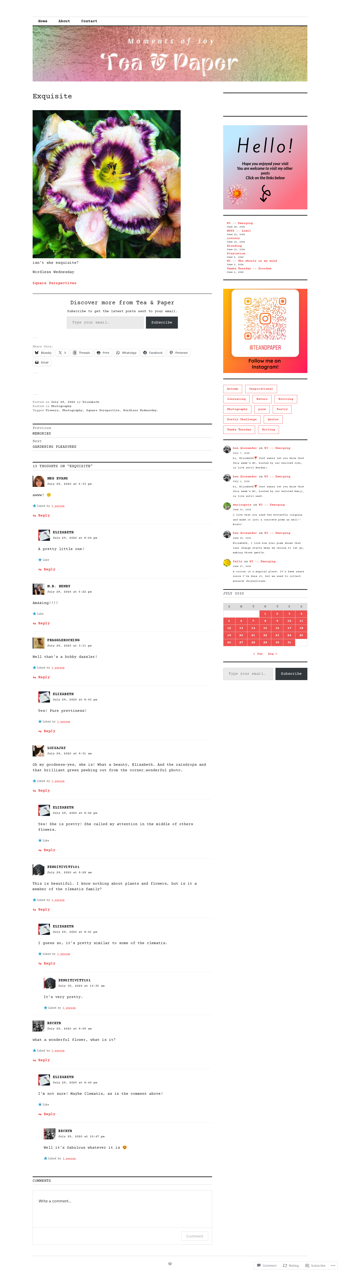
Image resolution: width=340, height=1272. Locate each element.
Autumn (232, 389)
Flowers (52, 410)
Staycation (236, 253)
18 (301, 628)
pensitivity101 (63, 867)
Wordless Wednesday (140, 410)
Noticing (285, 399)
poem (262, 409)
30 (277, 642)
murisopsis (242, 505)
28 (253, 642)
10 (289, 621)
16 (277, 628)
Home (42, 21)
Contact (89, 21)
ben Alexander (245, 448)
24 (289, 635)
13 (241, 628)
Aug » (272, 654)
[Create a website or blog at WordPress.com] (170, 1264)
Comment (194, 1236)
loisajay (56, 748)
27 (241, 642)
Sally (237, 561)
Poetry (282, 409)
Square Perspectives (55, 283)
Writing (268, 429)
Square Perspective (103, 410)
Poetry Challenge (242, 419)
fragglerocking (63, 640)
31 (289, 642)
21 (253, 635)
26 (229, 642)
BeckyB (54, 1023)
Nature (262, 399)
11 (301, 621)
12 (229, 628)
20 (241, 635)
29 (265, 642)
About (64, 21)
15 (265, 628)
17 (289, 628)
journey (233, 238)
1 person (58, 506)
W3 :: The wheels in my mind (252, 261)
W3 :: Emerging (240, 223)
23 (277, 635)
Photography (61, 406)
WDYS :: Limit (239, 231)
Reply (44, 515)
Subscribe (161, 322)
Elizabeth (91, 402)
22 (265, 635)
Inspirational (261, 389)
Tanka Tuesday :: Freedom (249, 268)
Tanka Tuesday (239, 429)
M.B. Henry (58, 586)
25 (301, 635)
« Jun (258, 654)
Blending (234, 246)
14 (253, 628)
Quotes (273, 419)
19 (229, 635)
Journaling (236, 399)
